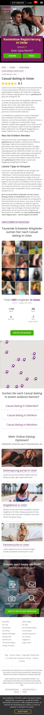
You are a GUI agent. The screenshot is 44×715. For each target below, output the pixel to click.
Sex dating (5, 631)
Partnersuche (6, 640)
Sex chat (5, 625)
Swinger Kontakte (8, 646)
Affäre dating (26, 622)
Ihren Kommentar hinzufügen (15, 222)
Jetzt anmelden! (18, 3)
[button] (6, 342)
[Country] (36, 2)
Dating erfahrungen (9, 634)
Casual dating (26, 631)
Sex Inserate (26, 637)
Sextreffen (5, 622)
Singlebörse (26, 640)
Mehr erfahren (22, 332)
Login (29, 3)
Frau (32, 55)
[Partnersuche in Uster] (22, 532)
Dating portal (6, 637)
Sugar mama (26, 643)
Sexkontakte (6, 628)
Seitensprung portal (29, 634)
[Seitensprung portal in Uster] (22, 458)
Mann (12, 55)
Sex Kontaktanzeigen (29, 628)
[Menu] (41, 2)
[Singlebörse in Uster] (22, 492)
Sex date (25, 625)
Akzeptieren (23, 712)
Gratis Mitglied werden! (22, 611)
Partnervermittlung (8, 643)
